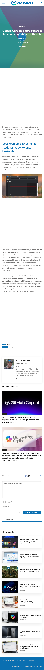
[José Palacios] (9, 369)
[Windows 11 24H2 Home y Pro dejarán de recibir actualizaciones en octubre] (10, 587)
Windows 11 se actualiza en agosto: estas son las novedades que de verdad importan (30, 646)
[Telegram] (35, 75)
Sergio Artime (5, 422)
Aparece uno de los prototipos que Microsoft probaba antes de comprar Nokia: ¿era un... (30, 631)
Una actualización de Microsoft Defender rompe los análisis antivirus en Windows (30, 556)
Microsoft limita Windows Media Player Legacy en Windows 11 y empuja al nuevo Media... (29, 541)
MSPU (8, 344)
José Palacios (22, 46)
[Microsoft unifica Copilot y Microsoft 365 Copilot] (10, 617)
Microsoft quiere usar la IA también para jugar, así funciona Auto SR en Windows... (30, 571)
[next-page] (6, 465)
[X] (21, 75)
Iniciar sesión (37, 476)
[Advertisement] (22, 102)
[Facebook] (16, 75)
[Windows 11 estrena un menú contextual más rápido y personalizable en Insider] (10, 602)
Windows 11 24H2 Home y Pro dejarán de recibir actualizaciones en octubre (30, 586)
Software (21, 26)
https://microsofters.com (22, 363)
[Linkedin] (30, 75)
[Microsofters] (22, 3)
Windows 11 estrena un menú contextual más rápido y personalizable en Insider (28, 601)
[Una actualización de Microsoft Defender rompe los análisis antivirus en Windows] (10, 557)
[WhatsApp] (25, 75)
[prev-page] (3, 465)
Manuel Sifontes (6, 460)
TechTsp (11, 347)
